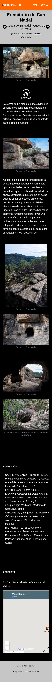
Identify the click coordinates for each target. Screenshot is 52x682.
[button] (47, 5)
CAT (35, 5)
